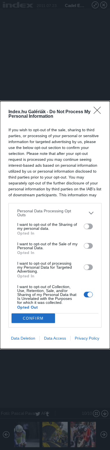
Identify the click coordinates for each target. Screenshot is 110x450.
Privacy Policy (87, 338)
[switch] (88, 226)
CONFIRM (33, 318)
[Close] (99, 112)
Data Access (55, 338)
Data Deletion (23, 338)
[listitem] (55, 213)
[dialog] (55, 225)
